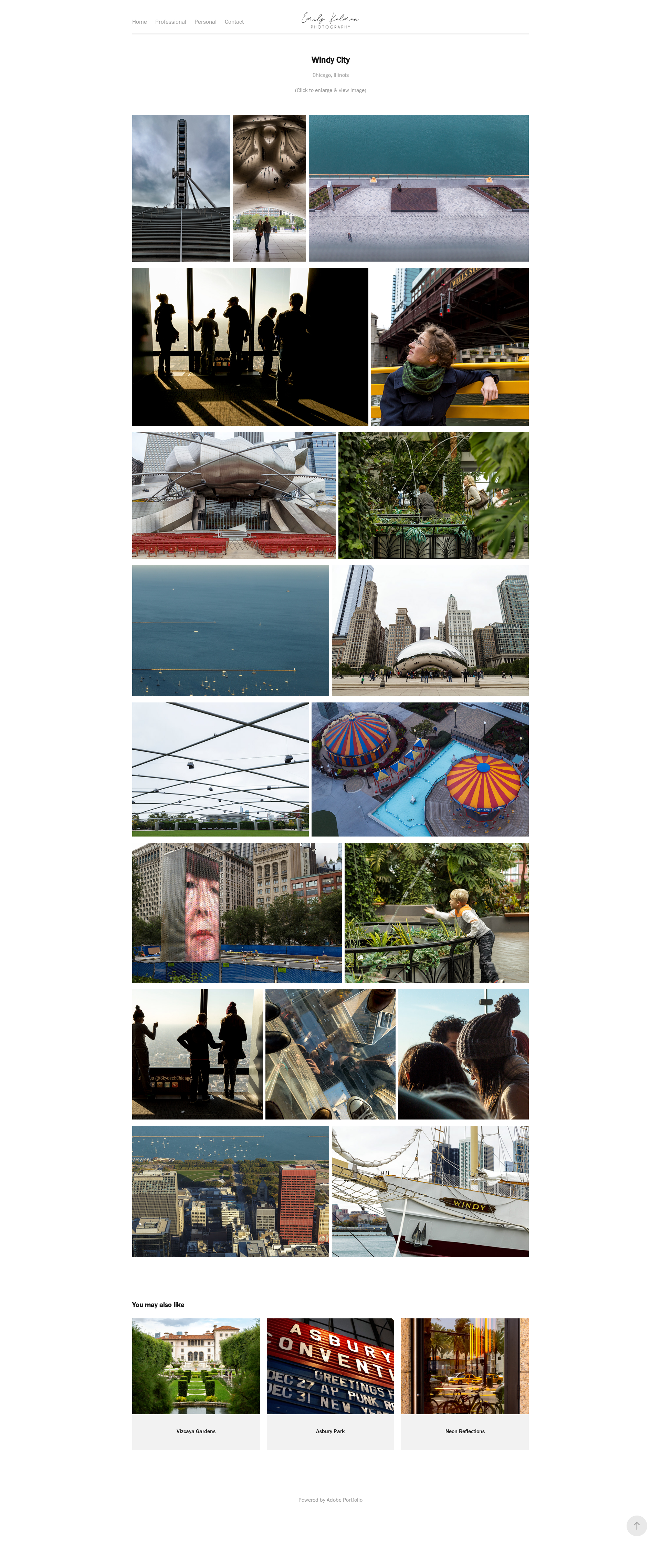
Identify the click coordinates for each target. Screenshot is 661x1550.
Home (139, 21)
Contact (234, 21)
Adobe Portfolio (345, 1500)
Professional (170, 21)
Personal (206, 21)
